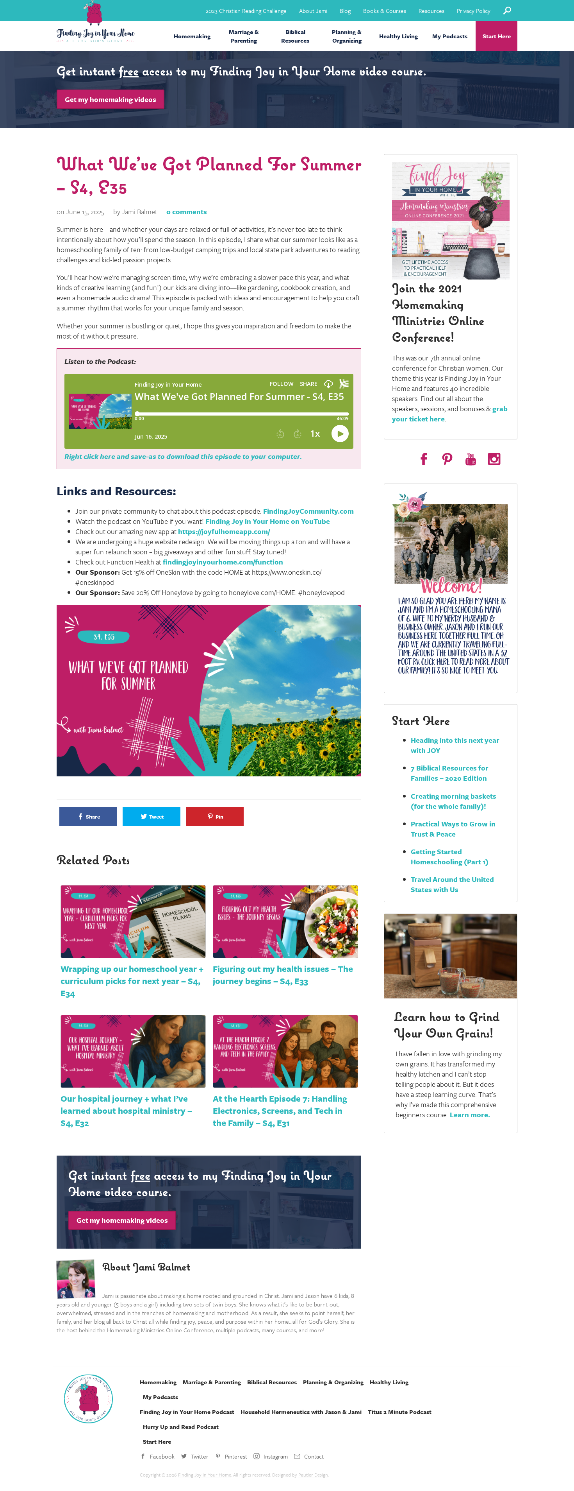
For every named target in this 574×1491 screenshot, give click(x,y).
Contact (314, 1456)
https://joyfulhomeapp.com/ (224, 531)
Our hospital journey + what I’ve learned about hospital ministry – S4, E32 (126, 1110)
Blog (345, 10)
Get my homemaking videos (110, 99)
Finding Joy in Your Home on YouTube (267, 521)
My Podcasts (449, 36)
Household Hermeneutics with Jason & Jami (301, 1411)
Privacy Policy (473, 10)
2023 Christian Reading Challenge (246, 10)
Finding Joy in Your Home (204, 1474)
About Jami (313, 10)
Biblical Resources (295, 36)
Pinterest (236, 1456)
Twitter (200, 1456)
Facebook (162, 1456)
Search (507, 10)
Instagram (276, 1456)
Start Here (497, 36)
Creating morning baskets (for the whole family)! (453, 801)
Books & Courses (384, 10)
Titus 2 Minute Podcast (399, 1411)
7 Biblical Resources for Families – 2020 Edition (449, 773)
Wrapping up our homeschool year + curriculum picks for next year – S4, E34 (132, 980)
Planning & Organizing (347, 36)
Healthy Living (398, 36)
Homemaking (192, 36)
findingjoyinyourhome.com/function (223, 562)
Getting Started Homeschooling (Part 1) (449, 856)
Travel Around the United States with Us (452, 884)
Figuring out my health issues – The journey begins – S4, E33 (283, 974)
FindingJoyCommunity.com (308, 511)
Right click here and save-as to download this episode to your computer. (183, 456)
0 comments (186, 211)
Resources (431, 10)
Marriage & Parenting (244, 36)
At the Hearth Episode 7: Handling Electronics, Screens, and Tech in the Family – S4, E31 (280, 1110)
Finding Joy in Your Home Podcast (187, 1411)
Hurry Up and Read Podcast (181, 1426)
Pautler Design (313, 1474)
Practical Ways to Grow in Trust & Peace (453, 829)
